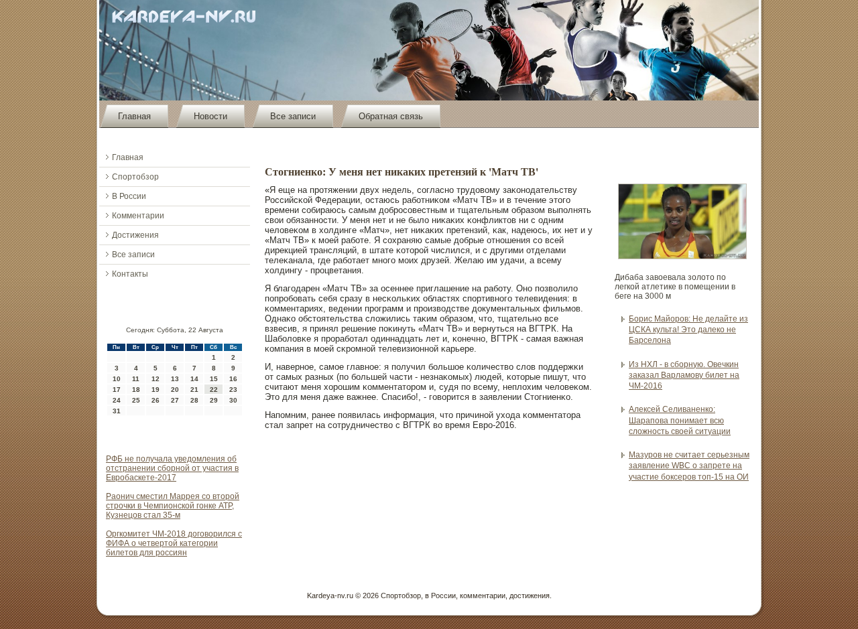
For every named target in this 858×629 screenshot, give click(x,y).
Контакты (130, 274)
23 (233, 389)
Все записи (293, 116)
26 (155, 400)
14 (194, 378)
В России (129, 196)
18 (136, 389)
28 (194, 400)
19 (155, 389)
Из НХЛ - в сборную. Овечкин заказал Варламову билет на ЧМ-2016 (684, 375)
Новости (210, 116)
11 (135, 378)
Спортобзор (135, 177)
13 (175, 378)
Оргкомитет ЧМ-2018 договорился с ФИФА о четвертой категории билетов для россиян (174, 543)
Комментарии (138, 215)
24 (117, 400)
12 (155, 378)
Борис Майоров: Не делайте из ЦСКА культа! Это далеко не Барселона (688, 330)
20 (175, 389)
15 (214, 378)
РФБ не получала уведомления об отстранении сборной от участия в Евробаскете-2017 (172, 468)
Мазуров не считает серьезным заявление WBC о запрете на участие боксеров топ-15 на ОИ (689, 466)
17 (117, 389)
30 (233, 400)
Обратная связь (391, 116)
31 (117, 411)
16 (233, 378)
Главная (134, 116)
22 (214, 389)
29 (214, 400)
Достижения (135, 235)
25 (136, 400)
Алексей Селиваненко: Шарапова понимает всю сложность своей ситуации (680, 420)
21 (194, 389)
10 (117, 378)
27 (175, 400)
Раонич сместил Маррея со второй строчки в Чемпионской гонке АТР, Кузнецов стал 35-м (172, 506)
